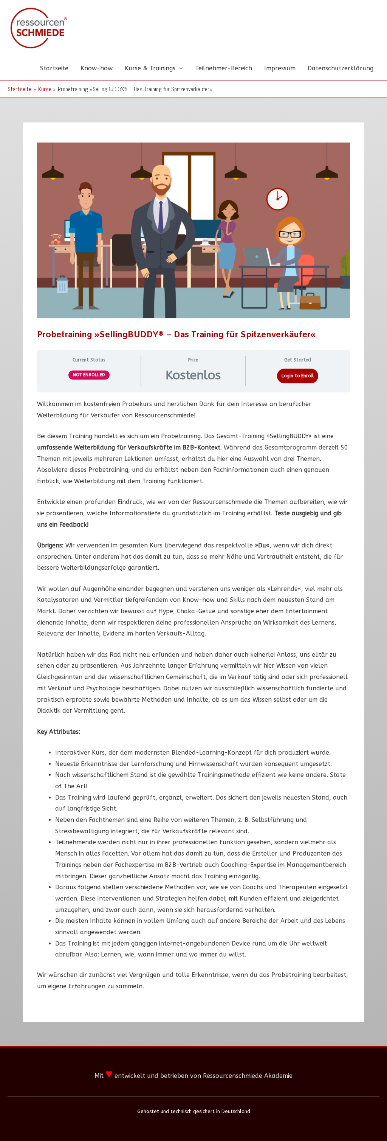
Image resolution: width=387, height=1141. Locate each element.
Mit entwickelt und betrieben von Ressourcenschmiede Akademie (193, 1075)
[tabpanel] (193, 695)
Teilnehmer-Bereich (223, 68)
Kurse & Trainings (150, 68)
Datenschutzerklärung (340, 68)
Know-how (96, 68)
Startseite (54, 68)
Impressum (280, 68)
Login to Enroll (298, 375)
